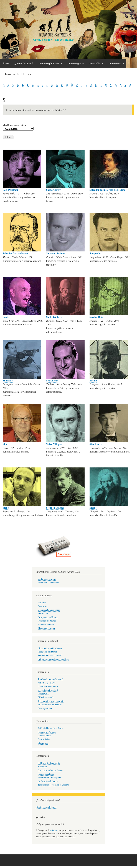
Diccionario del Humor (46, 806)
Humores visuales (46, 624)
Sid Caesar (52, 380)
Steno (6, 507)
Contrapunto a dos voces (49, 609)
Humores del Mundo (47, 620)
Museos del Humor (46, 628)
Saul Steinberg (54, 317)
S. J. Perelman (11, 190)
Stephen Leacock (55, 507)
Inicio (6, 63)
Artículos (42, 602)
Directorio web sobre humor (50, 770)
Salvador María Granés (15, 253)
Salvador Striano (55, 253)
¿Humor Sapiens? (23, 63)
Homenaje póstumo (46, 732)
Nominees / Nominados (48, 582)
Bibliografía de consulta (49, 762)
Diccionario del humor (48, 686)
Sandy (6, 317)
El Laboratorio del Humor (49, 704)
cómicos (54, 830)
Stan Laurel (96, 444)
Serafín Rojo (96, 317)
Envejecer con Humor (48, 617)
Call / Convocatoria (47, 578)
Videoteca (42, 766)
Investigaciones (45, 708)
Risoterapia (43, 693)
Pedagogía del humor (47, 651)
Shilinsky (8, 380)
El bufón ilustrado (46, 697)
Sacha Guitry (53, 190)
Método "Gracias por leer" (50, 655)
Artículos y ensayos (46, 682)
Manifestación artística (14, 125)
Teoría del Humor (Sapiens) (50, 679)
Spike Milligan (54, 444)
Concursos (42, 606)
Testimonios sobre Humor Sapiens (53, 784)
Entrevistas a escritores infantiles (53, 658)
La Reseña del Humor (48, 781)
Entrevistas (43, 613)
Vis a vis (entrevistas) (48, 689)
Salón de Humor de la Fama (50, 728)
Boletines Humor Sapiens (49, 777)
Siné (5, 444)
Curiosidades (44, 739)
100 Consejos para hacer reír (51, 701)
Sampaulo (95, 253)
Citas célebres (44, 735)
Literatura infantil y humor (50, 648)
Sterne (93, 507)
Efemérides (43, 742)
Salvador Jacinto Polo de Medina (107, 190)
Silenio (93, 380)
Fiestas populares (46, 773)
